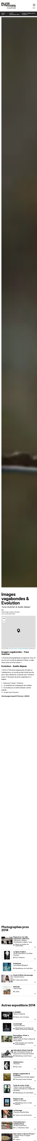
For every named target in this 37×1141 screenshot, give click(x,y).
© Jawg (15, 648)
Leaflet (10, 648)
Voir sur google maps (8, 613)
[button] (18, 631)
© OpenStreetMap (23, 648)
